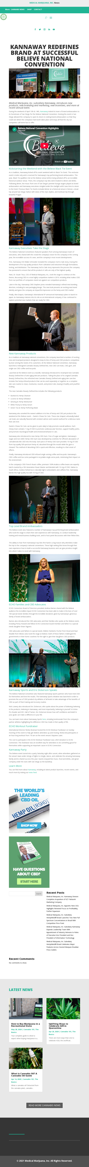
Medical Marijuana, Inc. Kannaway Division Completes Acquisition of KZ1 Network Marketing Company (62, 899)
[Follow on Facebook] (35, 29)
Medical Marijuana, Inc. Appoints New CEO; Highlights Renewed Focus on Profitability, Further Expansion (62, 908)
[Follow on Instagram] (44, 29)
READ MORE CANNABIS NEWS (44, 1105)
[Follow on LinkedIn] (49, 29)
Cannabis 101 (29, 1029)
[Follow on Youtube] (54, 29)
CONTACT (38, 9)
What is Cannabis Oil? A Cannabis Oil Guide (24, 1074)
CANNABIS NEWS (17, 9)
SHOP (29, 9)
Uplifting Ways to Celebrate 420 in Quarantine (58, 1025)
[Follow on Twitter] (40, 29)
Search (38, 894)
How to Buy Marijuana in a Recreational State (25, 1024)
